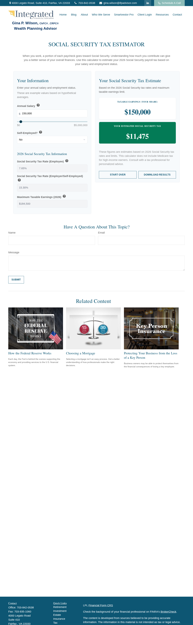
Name (12, 232)
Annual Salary (28, 105)
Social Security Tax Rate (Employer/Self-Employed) (50, 179)
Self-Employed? (29, 132)
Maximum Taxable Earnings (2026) (41, 196)
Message (13, 252)
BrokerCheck (168, 611)
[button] (63, 15)
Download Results (157, 174)
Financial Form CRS (101, 605)
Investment (59, 610)
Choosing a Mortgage (80, 353)
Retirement (59, 607)
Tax (55, 622)
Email (101, 232)
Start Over (118, 174)
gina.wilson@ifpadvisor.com (120, 3)
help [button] (38, 105)
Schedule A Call (171, 3)
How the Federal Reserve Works (29, 353)
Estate (57, 614)
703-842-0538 (86, 3)
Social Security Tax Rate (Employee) (43, 161)
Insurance (59, 618)
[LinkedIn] (147, 3)
